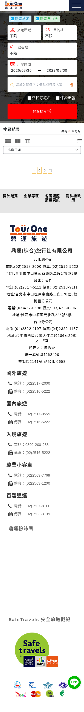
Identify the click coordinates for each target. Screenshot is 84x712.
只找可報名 (41, 98)
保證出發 (67, 98)
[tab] (8, 141)
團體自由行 (49, 19)
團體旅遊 (22, 19)
